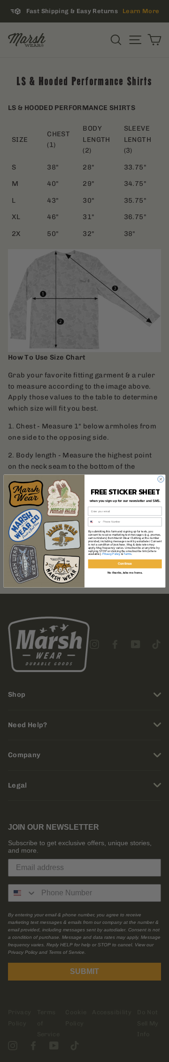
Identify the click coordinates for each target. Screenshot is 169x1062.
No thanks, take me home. (125, 573)
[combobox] (94, 521)
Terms (127, 554)
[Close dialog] (161, 479)
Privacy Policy (111, 554)
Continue (125, 564)
